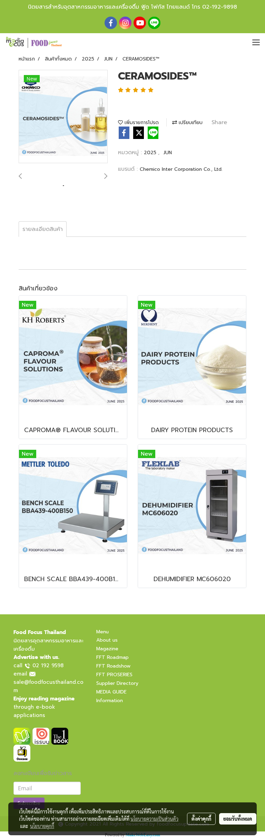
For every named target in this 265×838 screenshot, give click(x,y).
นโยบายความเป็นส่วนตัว (154, 819)
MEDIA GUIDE (111, 692)
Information (109, 700)
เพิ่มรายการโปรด (141, 122)
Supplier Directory (117, 683)
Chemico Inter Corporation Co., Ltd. (181, 169)
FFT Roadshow (113, 666)
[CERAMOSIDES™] (63, 117)
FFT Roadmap (112, 657)
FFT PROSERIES (114, 674)
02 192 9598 (47, 665)
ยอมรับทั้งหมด (237, 819)
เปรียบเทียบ (190, 122)
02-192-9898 (219, 7)
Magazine (107, 648)
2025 (151, 152)
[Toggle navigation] (256, 42)
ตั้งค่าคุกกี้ (201, 819)
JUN (168, 152)
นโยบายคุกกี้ (42, 826)
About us (107, 640)
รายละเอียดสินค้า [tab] (42, 229)
